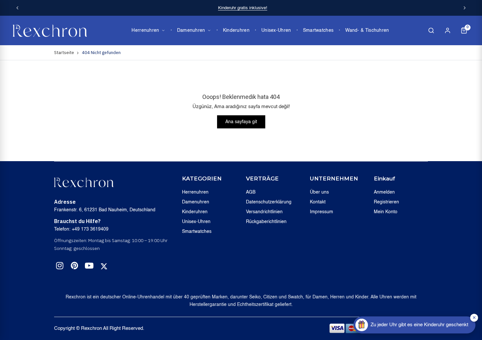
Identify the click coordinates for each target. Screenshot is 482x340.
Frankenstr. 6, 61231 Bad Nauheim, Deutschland (104, 210)
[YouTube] (89, 267)
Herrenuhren (145, 30)
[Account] (447, 30)
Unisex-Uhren (276, 30)
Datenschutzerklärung (268, 202)
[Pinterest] (74, 267)
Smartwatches (318, 30)
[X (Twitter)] (104, 266)
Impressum (321, 212)
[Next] (464, 7)
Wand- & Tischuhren (367, 30)
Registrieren (386, 202)
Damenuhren (191, 30)
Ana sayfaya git (241, 122)
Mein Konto (385, 212)
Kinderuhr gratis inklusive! (242, 8)
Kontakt (318, 202)
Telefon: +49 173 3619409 (81, 229)
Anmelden (384, 192)
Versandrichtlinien (264, 212)
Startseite (64, 52)
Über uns (319, 192)
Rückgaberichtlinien (266, 221)
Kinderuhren (236, 30)
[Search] (431, 30)
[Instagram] (59, 267)
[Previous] (17, 7)
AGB (250, 192)
